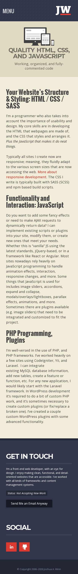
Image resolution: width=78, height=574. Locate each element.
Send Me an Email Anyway (29, 503)
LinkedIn (11, 547)
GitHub (24, 547)
